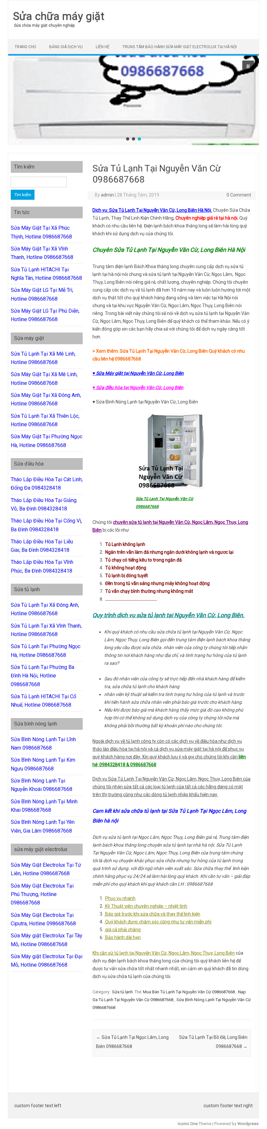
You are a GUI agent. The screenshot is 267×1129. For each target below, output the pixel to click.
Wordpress (248, 1123)
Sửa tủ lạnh (122, 991)
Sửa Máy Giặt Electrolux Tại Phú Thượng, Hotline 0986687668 (42, 894)
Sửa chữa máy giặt (59, 15)
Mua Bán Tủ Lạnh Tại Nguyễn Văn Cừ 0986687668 (189, 991)
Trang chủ (25, 47)
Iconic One (188, 1123)
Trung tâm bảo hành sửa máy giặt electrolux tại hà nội (179, 47)
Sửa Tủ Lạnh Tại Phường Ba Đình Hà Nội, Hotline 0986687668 (42, 675)
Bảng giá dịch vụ (66, 47)
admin (107, 194)
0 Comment (239, 194)
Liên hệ (102, 47)
